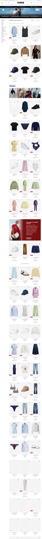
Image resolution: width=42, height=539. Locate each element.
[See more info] (25, 42)
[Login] (33, 2)
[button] (33, 20)
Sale (14, 23)
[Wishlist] (37, 2)
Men (5, 2)
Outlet (3, 0)
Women (2, 2)
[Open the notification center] (35, 2)
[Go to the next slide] (40, 93)
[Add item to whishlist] (18, 26)
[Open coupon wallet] (31, 2)
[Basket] (40, 2)
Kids (8, 2)
